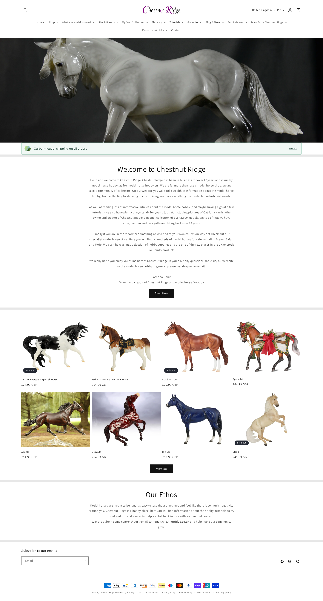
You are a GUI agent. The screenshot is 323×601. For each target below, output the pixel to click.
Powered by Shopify (124, 592)
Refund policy (186, 592)
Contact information (148, 592)
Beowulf (96, 451)
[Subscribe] (84, 560)
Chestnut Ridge (107, 592)
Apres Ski (238, 379)
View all (161, 468)
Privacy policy (169, 592)
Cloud (236, 451)
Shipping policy (223, 592)
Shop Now (161, 293)
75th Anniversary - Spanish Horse (39, 379)
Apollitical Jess (170, 379)
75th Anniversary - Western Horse (110, 379)
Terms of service (204, 592)
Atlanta (25, 451)
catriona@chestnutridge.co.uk (169, 522)
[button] (25, 10)
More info (293, 148)
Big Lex (166, 451)
